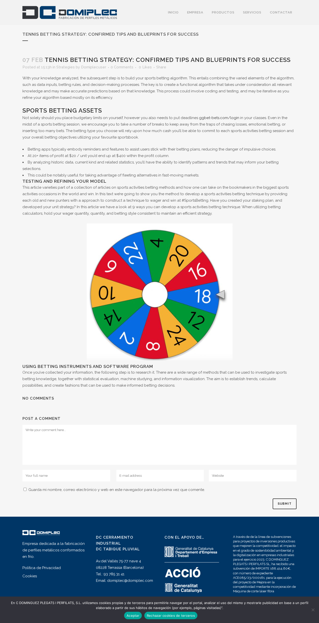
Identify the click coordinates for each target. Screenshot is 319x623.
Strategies (65, 67)
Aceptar (133, 616)
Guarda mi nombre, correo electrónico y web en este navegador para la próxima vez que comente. (116, 489)
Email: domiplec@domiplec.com (124, 580)
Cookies (29, 576)
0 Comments (122, 67)
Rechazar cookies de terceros (171, 616)
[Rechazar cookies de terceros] (312, 609)
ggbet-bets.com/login (219, 118)
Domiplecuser (93, 67)
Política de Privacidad (41, 568)
